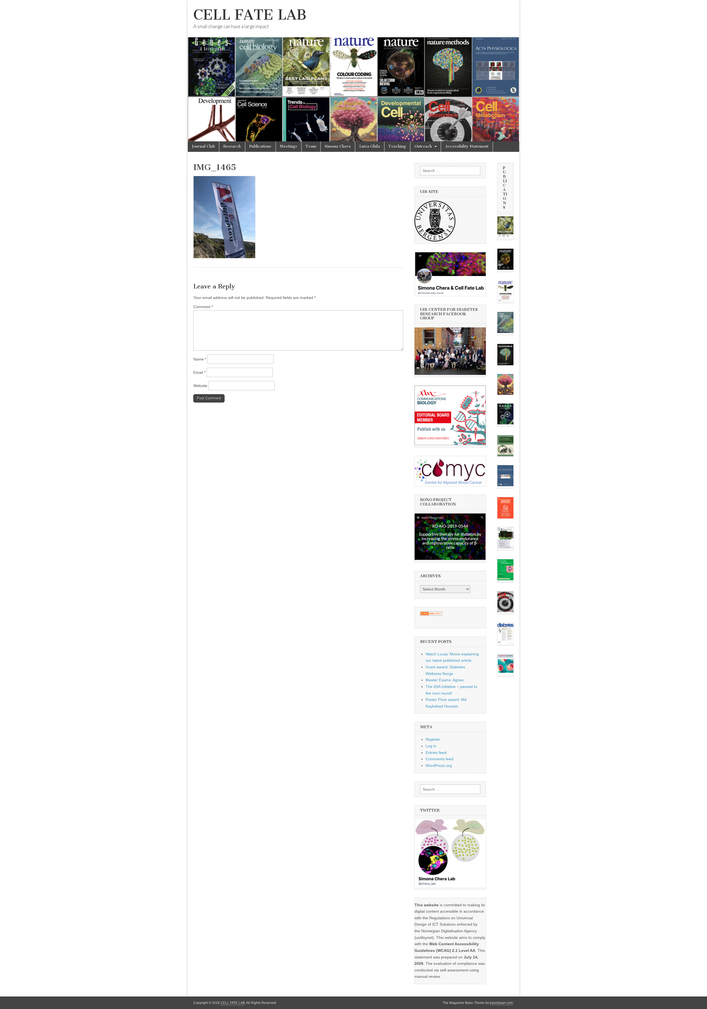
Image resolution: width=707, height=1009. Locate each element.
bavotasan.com (501, 1003)
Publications (260, 146)
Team (311, 146)
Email (199, 372)
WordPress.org (439, 765)
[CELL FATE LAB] (353, 70)
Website (200, 385)
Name (199, 359)
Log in (431, 746)
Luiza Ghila (369, 146)
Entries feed (436, 752)
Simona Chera (338, 146)
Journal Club (203, 146)
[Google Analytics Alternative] (431, 614)
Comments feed (439, 759)
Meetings (288, 146)
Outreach (423, 146)
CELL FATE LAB (250, 14)
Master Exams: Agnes (445, 680)
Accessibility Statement (467, 146)
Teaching (397, 146)
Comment (203, 306)
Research (232, 146)
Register (433, 739)
